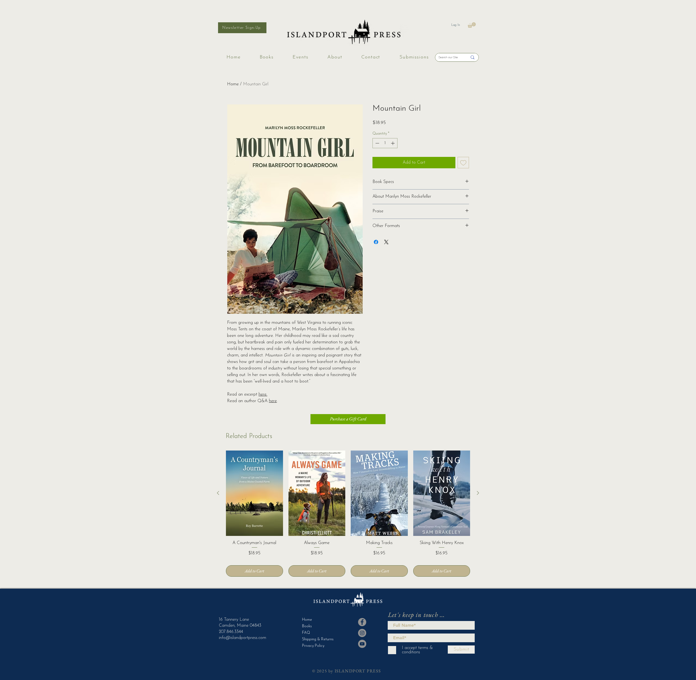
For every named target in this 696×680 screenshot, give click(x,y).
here (273, 401)
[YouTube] (362, 644)
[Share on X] (386, 242)
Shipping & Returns (315, 639)
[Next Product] (478, 493)
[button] (472, 25)
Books (307, 626)
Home (233, 84)
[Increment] (393, 143)
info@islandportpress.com (242, 638)
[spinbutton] (385, 143)
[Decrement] (376, 143)
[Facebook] (362, 622)
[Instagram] (362, 633)
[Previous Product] (218, 493)
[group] (348, 513)
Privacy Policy (313, 646)
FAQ (306, 633)
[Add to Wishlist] (463, 162)
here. (263, 394)
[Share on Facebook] (376, 242)
